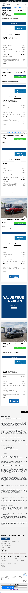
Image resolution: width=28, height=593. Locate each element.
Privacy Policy (6, 577)
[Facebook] (2, 550)
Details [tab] (10, 34)
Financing (17, 556)
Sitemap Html (15, 577)
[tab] (11, 418)
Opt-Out (22, 577)
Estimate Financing (20, 28)
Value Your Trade (14, 23)
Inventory (4, 556)
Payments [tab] (17, 34)
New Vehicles (4, 558)
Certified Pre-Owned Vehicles (4, 565)
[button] (24, 71)
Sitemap (12, 577)
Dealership (23, 556)
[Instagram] (5, 550)
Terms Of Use (9, 577)
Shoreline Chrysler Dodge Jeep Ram (3, 577)
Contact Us (6, 538)
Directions (22, 560)
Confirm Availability (20, 76)
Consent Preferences (8, 587)
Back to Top (24, 411)
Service (10, 556)
